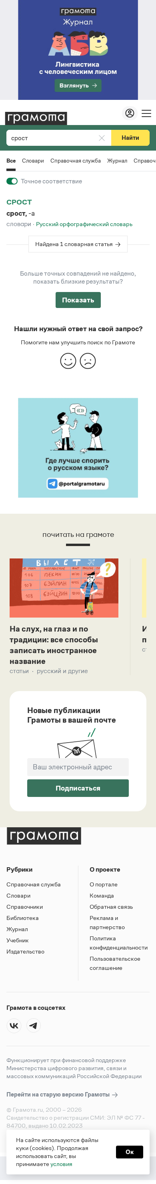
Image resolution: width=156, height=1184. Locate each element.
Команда (102, 895)
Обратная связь (111, 906)
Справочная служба (75, 160)
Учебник (17, 940)
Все (11, 161)
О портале (104, 884)
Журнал (117, 160)
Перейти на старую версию (58, 1094)
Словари (33, 160)
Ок (130, 1151)
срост (19, 202)
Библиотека (22, 917)
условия (61, 1163)
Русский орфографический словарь (84, 224)
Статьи (19, 671)
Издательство (25, 951)
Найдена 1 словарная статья (74, 243)
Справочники (24, 906)
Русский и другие (62, 671)
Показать (78, 300)
